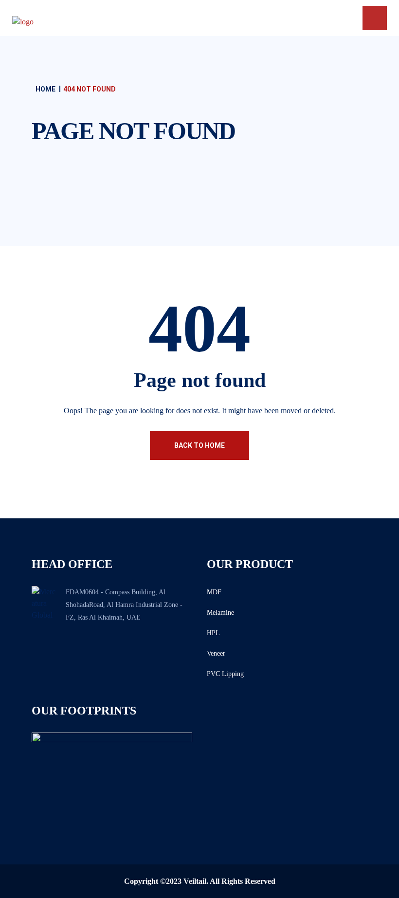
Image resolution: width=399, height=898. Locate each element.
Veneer (216, 653)
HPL (213, 633)
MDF (214, 592)
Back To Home (199, 445)
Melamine (220, 612)
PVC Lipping (225, 674)
